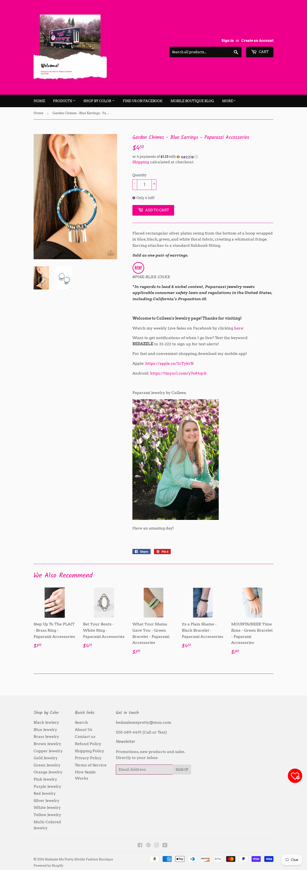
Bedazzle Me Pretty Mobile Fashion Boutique (79, 859)
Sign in (228, 40)
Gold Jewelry (46, 758)
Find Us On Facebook (143, 101)
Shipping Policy (89, 751)
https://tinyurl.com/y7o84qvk (178, 373)
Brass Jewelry (46, 736)
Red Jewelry (45, 793)
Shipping (140, 162)
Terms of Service (90, 765)
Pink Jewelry (45, 779)
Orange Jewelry (48, 772)
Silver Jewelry (46, 800)
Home (39, 101)
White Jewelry (47, 807)
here (238, 328)
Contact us (85, 736)
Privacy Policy (88, 758)
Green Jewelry (47, 765)
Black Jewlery (46, 722)
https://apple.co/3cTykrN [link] (169, 363)
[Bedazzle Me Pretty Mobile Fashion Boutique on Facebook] (139, 845)
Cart (263, 52)
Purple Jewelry (47, 786)
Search (81, 722)
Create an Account (257, 40)
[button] (202, 156)
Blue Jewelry (45, 729)
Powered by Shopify (48, 865)
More (227, 101)
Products (63, 101)
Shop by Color (97, 101)
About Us (83, 729)
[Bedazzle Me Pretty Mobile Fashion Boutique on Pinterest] (148, 845)
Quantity (139, 175)
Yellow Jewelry (47, 814)
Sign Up (182, 769)
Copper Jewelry (48, 751)
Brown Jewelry (47, 743)
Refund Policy (88, 743)
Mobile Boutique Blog (192, 101)
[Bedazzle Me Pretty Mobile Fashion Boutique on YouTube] (164, 845)
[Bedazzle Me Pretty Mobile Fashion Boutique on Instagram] (156, 845)
